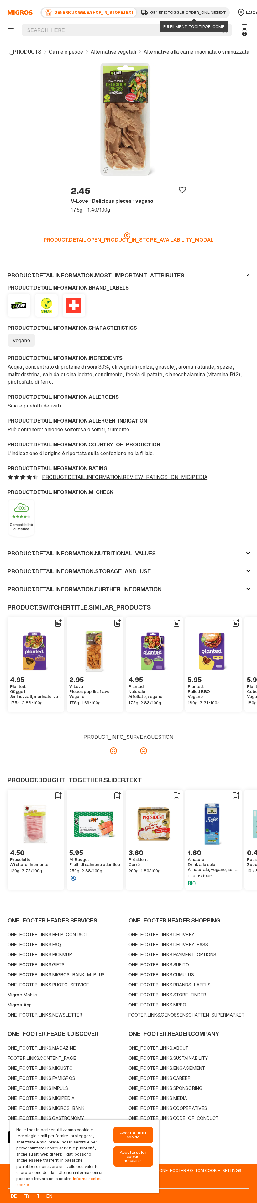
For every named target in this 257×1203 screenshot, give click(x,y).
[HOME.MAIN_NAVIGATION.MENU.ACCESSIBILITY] (10, 30)
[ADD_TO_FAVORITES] (182, 189)
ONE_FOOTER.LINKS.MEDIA (157, 1098)
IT (37, 1196)
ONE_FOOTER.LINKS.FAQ (34, 944)
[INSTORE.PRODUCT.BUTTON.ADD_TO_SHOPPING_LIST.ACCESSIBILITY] (58, 623)
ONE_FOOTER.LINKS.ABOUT (158, 1048)
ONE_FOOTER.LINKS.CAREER (159, 1078)
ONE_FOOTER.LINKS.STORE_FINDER (167, 994)
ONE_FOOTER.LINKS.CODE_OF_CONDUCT (173, 1118)
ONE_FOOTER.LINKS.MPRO (157, 1004)
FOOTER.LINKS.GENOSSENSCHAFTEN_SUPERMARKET (186, 1014)
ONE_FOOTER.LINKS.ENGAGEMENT (166, 1068)
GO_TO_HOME (19, 12)
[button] (128, 275)
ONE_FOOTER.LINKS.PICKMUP (40, 954)
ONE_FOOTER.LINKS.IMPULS (38, 1088)
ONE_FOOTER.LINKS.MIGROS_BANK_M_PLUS (56, 974)
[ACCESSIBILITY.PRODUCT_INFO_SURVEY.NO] (143, 750)
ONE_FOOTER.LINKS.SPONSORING (165, 1088)
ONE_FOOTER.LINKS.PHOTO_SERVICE (48, 984)
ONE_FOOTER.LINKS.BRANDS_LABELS (169, 984)
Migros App (20, 1004)
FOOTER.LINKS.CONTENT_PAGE (42, 1058)
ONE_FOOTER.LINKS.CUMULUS (161, 974)
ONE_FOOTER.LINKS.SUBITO (158, 964)
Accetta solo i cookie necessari (133, 1156)
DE (14, 1196)
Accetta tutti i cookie (133, 1135)
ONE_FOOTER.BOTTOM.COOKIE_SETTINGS (200, 1170)
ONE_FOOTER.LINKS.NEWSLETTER (45, 1014)
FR (26, 1196)
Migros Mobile (22, 994)
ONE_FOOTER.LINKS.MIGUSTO (40, 1068)
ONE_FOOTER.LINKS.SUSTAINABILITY (168, 1058)
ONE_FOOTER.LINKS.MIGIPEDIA (41, 1098)
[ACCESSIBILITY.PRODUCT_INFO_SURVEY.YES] (113, 750)
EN (49, 1196)
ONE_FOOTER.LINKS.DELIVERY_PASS (168, 944)
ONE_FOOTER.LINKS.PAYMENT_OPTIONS (172, 954)
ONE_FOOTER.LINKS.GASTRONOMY (46, 1118)
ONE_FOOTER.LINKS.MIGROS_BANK (46, 1108)
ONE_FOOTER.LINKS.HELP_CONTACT (47, 934)
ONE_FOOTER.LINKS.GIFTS (36, 964)
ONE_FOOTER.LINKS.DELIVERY (161, 934)
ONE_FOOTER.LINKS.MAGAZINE (42, 1048)
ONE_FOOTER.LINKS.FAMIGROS (41, 1078)
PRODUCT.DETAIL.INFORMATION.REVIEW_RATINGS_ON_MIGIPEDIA (124, 477)
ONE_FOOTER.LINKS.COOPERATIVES (167, 1108)
